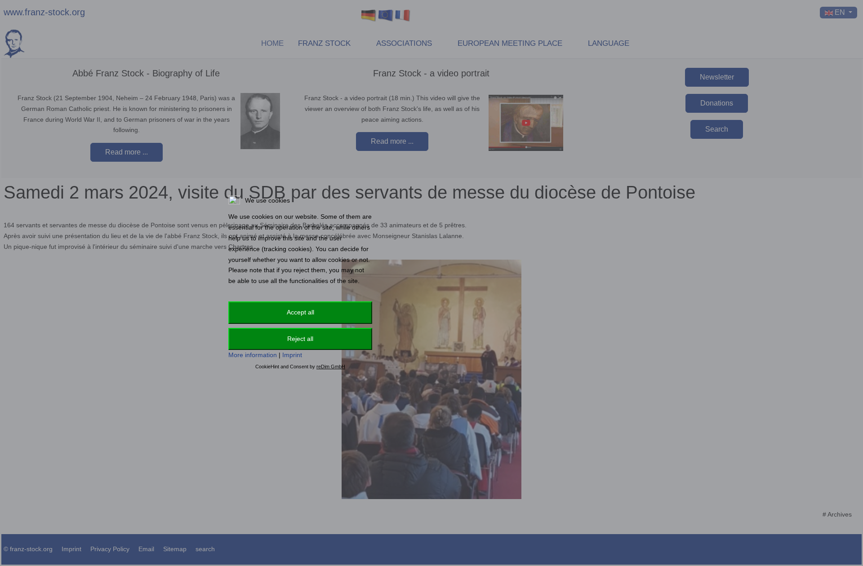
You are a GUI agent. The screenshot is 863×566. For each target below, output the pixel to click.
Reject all (300, 338)
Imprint (292, 354)
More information (252, 354)
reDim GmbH (330, 366)
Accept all (300, 312)
